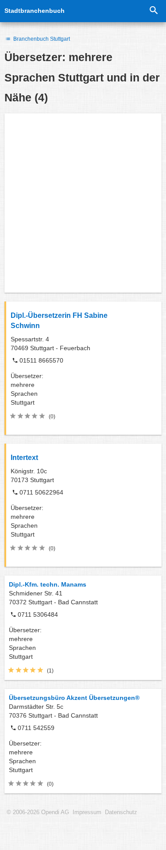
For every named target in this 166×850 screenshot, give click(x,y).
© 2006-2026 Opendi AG (38, 812)
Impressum (87, 812)
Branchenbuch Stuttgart (41, 39)
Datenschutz (121, 812)
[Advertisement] (83, 203)
